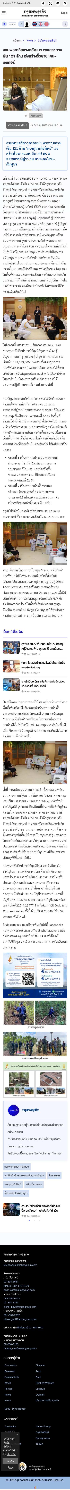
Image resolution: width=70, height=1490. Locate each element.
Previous (7, 1210)
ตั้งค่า (10, 1467)
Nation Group (43, 1426)
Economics (11, 1365)
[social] (43, 3)
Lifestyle (40, 1389)
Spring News (43, 1438)
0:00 (10, 24)
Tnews (39, 1444)
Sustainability (12, 1377)
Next (60, 1210)
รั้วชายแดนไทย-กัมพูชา (16, 1193)
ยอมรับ (10, 1461)
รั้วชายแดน (54, 1175)
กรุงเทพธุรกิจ (42, 1432)
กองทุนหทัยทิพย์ (12, 1184)
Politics (8, 1389)
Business (9, 1371)
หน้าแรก (17, 40)
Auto (38, 1377)
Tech (38, 1371)
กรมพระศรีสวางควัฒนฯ (16, 1166)
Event (8, 1400)
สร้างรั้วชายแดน (34, 1184)
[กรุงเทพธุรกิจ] (35, 12)
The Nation (10, 1426)
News (30, 40)
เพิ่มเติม (11, 1454)
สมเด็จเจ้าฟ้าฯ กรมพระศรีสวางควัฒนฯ (24, 1175)
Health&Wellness (45, 1383)
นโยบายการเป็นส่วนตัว (47, 1400)
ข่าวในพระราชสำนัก (47, 40)
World (8, 1383)
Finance (40, 1365)
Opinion (40, 1395)
